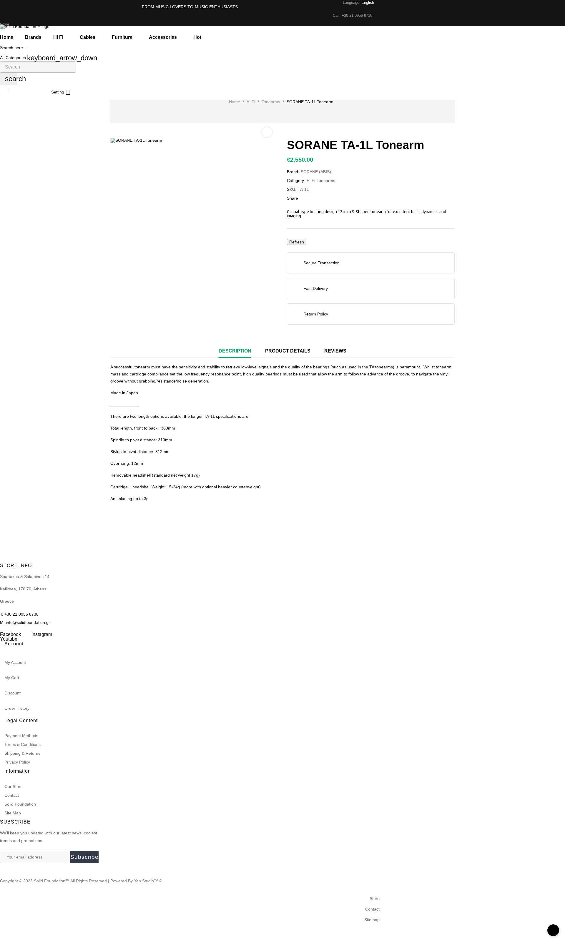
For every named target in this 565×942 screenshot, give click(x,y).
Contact (11, 795)
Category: (296, 180)
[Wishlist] (9, 87)
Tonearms (326, 180)
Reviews (335, 350)
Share (305, 198)
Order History (16, 708)
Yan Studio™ (146, 880)
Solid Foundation (20, 804)
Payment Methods (21, 735)
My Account (15, 662)
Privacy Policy (17, 762)
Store (375, 898)
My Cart (11, 677)
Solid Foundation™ (51, 880)
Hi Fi (311, 180)
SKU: (291, 189)
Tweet (314, 198)
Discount (12, 693)
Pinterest (323, 198)
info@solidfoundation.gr (28, 622)
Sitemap (372, 919)
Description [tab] (235, 350)
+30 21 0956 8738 (357, 15)
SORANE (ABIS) (316, 171)
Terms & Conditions (22, 744)
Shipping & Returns (22, 753)
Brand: (293, 171)
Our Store (13, 786)
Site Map (12, 813)
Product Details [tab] (287, 350)
